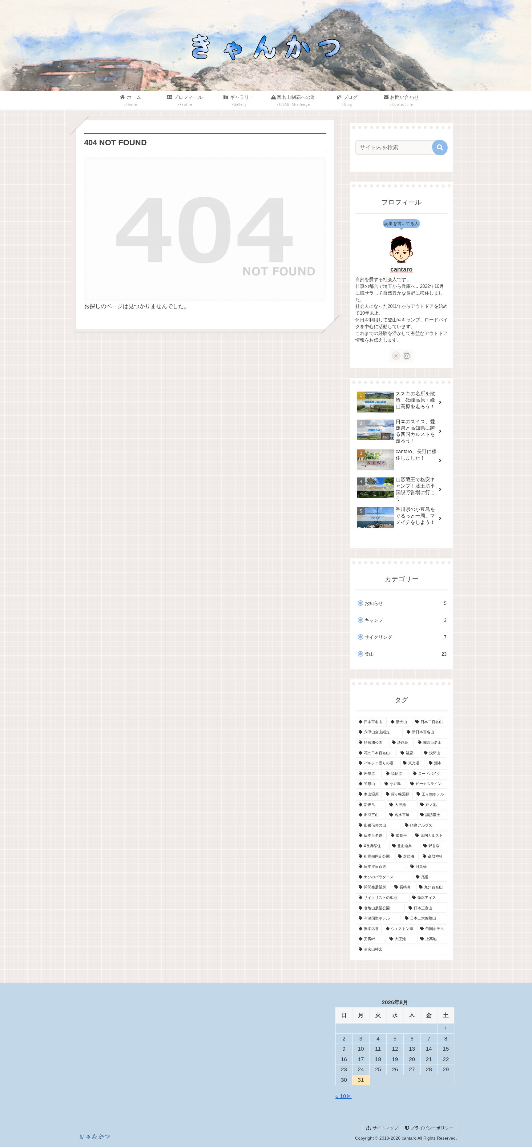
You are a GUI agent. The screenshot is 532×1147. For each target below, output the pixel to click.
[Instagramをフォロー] (407, 356)
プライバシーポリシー (431, 1127)
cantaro (401, 269)
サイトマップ (384, 1127)
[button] (440, 147)
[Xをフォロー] (396, 356)
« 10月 (343, 1096)
